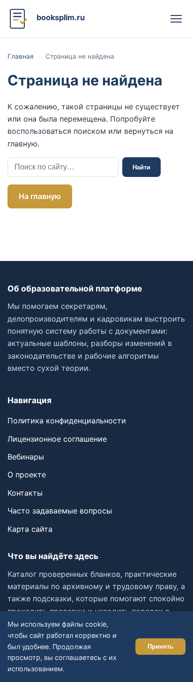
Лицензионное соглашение (57, 439)
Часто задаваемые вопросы (59, 510)
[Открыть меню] (176, 18)
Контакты (25, 493)
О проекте (26, 474)
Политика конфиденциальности (66, 420)
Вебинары (25, 456)
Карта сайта (29, 529)
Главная (20, 56)
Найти (141, 167)
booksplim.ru (61, 17)
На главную (40, 196)
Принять (160, 646)
